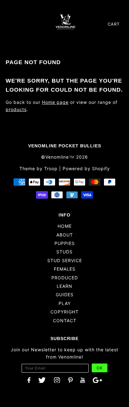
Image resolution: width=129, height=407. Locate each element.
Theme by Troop (38, 168)
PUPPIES (64, 243)
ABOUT (64, 234)
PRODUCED (64, 277)
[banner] (65, 21)
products (16, 109)
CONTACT (64, 320)
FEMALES (64, 269)
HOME (65, 226)
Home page (55, 102)
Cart (114, 24)
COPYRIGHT (64, 311)
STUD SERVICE (64, 260)
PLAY (65, 303)
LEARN (64, 286)
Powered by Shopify (86, 168)
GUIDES (65, 294)
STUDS (64, 251)
